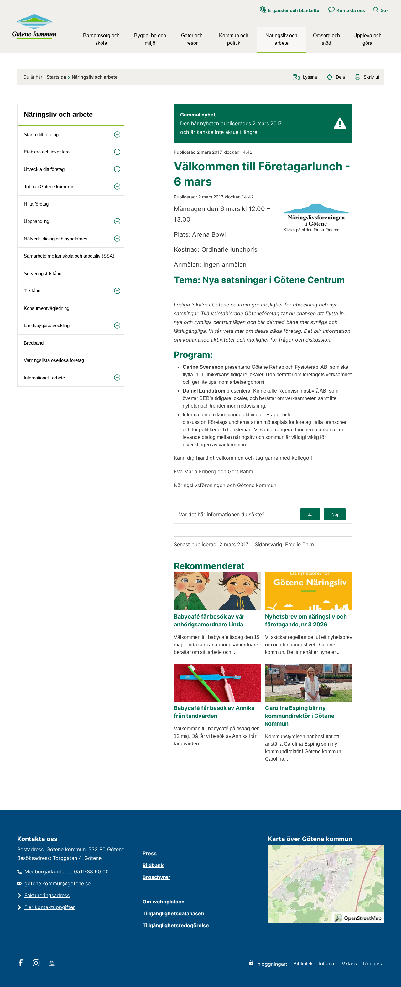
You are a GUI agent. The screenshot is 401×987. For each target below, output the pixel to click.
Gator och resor (192, 39)
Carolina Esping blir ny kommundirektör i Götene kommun (300, 716)
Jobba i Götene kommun (49, 186)
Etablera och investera (47, 151)
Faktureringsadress (47, 895)
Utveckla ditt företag (44, 169)
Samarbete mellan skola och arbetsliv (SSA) (69, 256)
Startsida (56, 77)
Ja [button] (310, 514)
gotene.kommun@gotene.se (57, 883)
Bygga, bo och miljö (150, 39)
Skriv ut (371, 77)
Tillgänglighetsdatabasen (173, 913)
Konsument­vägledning (46, 308)
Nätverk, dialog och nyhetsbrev (55, 238)
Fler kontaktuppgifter (49, 907)
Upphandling (36, 221)
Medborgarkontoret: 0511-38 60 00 (66, 871)
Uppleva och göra (367, 39)
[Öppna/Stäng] (117, 134)
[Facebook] (21, 963)
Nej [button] (334, 514)
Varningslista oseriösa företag (54, 360)
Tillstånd (32, 290)
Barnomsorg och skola (101, 39)
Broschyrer (156, 877)
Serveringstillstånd (42, 273)
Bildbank (153, 865)
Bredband (34, 343)
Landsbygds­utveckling (47, 325)
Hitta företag (36, 204)
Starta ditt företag (41, 134)
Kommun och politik (233, 39)
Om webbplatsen (164, 901)
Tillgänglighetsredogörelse (176, 925)
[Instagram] (37, 963)
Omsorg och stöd (326, 39)
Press (150, 853)
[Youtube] (52, 963)
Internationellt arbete (44, 377)
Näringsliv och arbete (281, 39)
